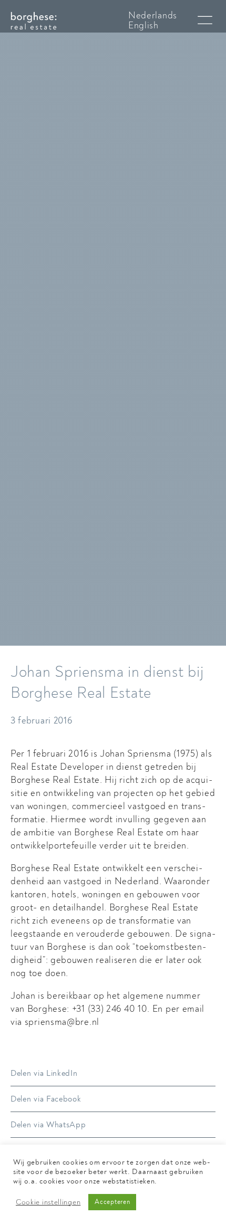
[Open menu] (204, 20)
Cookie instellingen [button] (48, 1202)
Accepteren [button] (112, 1202)
